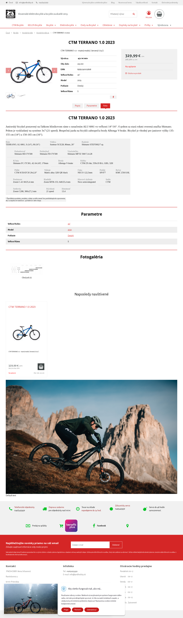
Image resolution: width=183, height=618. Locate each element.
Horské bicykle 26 (42, 33)
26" (69, 224)
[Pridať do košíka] (41, 366)
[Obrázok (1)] (27, 269)
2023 (70, 230)
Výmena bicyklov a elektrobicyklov (94, 3)
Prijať (66, 610)
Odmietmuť (91, 610)
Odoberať (115, 545)
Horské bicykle (27, 33)
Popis (77, 106)
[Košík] (159, 14)
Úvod (11, 3)
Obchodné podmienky (170, 3)
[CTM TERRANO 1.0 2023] (31, 69)
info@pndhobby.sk (26, 3)
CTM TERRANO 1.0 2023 (22, 306)
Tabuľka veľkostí (142, 3)
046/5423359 (43, 3)
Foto (105, 106)
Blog (113, 3)
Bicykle (15, 33)
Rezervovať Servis (125, 3)
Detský (71, 236)
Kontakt (155, 3)
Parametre (92, 106)
